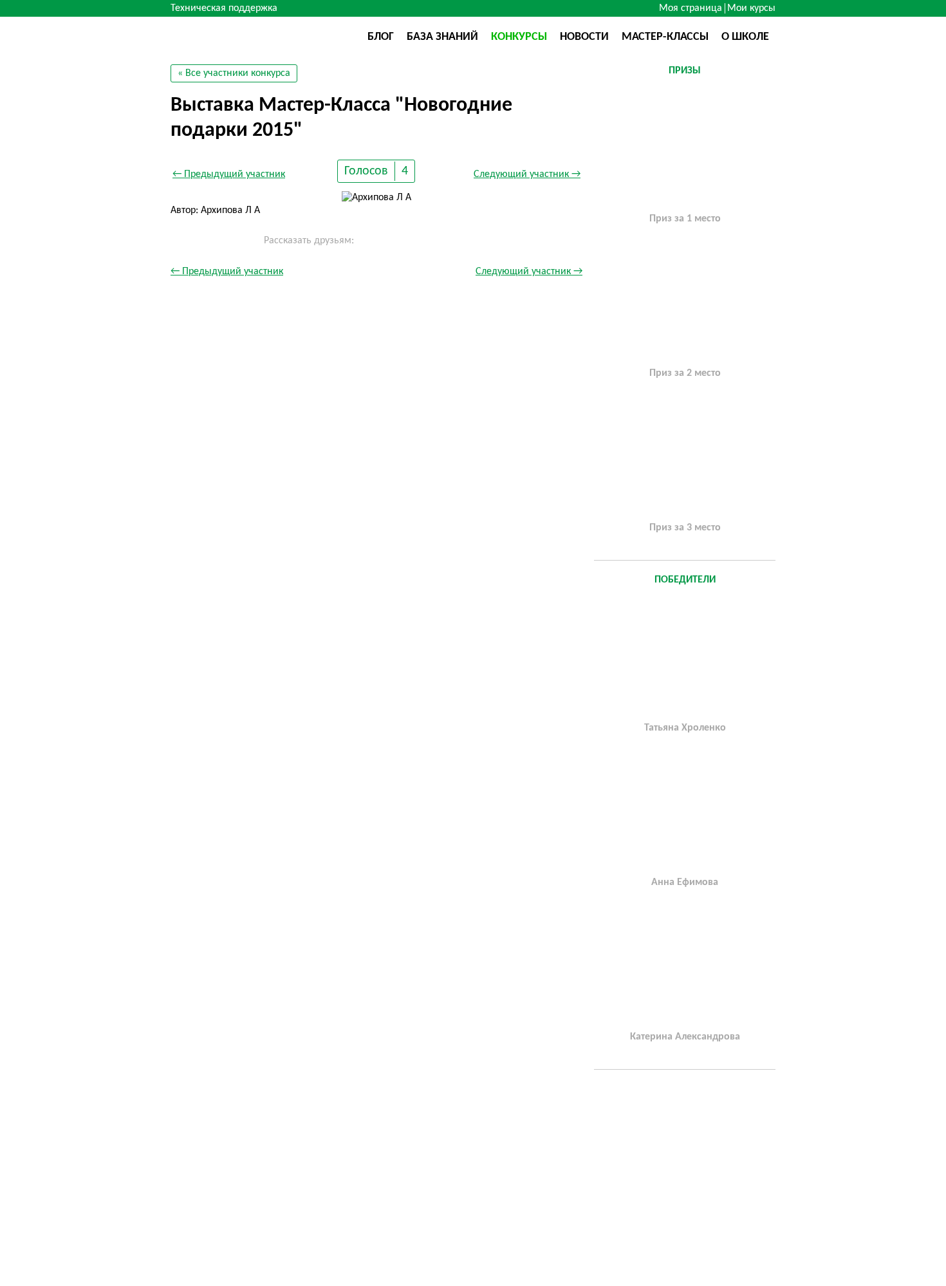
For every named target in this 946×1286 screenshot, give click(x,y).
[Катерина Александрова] (684, 966)
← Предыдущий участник (228, 174)
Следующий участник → (527, 174)
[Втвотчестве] (235, 36)
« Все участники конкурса (234, 73)
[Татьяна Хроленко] (684, 657)
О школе (745, 37)
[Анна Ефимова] (684, 811)
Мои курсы (751, 8)
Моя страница (690, 8)
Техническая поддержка (224, 8)
